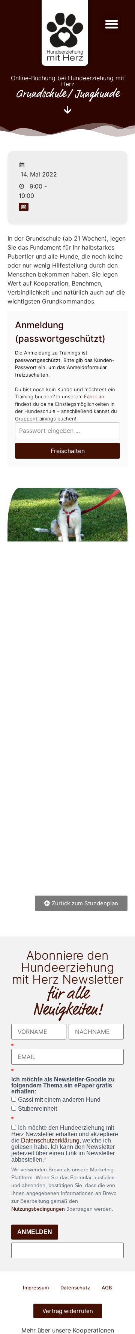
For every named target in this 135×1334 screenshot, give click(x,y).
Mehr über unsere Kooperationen (67, 1330)
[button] (111, 24)
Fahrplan (94, 396)
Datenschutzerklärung (50, 1140)
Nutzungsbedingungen (38, 1209)
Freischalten (68, 451)
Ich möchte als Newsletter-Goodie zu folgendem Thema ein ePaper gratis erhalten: (63, 1086)
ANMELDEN (34, 1232)
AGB (107, 1288)
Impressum (36, 1288)
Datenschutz (75, 1288)
